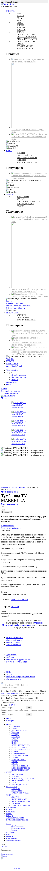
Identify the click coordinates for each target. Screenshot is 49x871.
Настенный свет (25, 155)
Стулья (20, 44)
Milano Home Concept (15, 308)
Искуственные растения (29, 201)
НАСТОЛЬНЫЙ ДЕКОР (20, 770)
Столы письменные (26, 37)
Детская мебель (25, 46)
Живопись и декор (19, 377)
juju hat (9, 301)
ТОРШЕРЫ (15, 803)
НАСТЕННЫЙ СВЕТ (19, 799)
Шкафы (20, 25)
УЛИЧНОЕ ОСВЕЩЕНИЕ (20, 805)
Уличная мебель (25, 48)
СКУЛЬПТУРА (16, 791)
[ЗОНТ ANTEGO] (29, 134)
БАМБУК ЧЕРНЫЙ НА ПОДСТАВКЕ (28, 289)
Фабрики (10, 657)
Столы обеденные (26, 34)
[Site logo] (8, 4)
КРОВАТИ (15, 741)
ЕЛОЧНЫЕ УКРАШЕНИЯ (20, 768)
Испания (15, 606)
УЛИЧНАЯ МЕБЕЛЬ (18, 760)
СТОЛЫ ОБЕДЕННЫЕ (19, 747)
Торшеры (21, 160)
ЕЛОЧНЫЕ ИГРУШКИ (19, 766)
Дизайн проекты (18, 375)
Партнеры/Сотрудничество (18, 659)
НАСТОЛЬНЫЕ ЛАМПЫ (20, 801)
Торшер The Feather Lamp (23, 176)
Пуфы (19, 18)
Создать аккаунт (7, 854)
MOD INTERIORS (9, 492)
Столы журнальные (27, 39)
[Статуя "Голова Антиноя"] (24, 331)
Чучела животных (26, 320)
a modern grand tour (14, 303)
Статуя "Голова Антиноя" (28, 332)
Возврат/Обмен (13, 642)
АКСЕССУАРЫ (17, 774)
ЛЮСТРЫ (15, 797)
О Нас (9, 672)
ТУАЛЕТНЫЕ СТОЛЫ (19, 755)
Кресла (20, 16)
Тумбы (20, 23)
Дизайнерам (11, 655)
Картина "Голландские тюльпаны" (26, 342)
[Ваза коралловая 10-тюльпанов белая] (20, 217)
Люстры (21, 153)
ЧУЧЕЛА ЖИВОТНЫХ (19, 793)
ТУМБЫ (21, 487)
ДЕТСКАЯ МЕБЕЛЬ (19, 731)
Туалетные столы (26, 41)
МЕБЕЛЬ (13, 487)
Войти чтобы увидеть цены (23, 62)
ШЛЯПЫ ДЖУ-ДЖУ (19, 785)
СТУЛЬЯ (14, 751)
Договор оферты (13, 679)
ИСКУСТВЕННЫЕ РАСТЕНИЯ (22, 778)
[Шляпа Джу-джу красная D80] (20, 294)
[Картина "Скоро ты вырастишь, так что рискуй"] (29, 349)
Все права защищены (10, 693)
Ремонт (14, 379)
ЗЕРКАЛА (15, 776)
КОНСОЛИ (15, 737)
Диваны (21, 13)
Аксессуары (23, 197)
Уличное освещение (27, 162)
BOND (12, 705)
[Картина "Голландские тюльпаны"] (29, 340)
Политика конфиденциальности (20, 677)
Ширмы (20, 32)
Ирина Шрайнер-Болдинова (18, 306)
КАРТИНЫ (15, 789)
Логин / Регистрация (13, 840)
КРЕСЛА (14, 739)
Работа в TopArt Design (16, 662)
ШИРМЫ (14, 762)
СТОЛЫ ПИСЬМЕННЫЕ (20, 749)
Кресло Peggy (17, 129)
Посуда (20, 206)
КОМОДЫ (15, 735)
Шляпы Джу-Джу (25, 204)
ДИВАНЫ (15, 733)
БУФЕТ (14, 728)
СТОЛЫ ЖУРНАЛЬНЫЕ (20, 745)
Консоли (21, 30)
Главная (5, 487)
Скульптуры (23, 318)
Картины (21, 315)
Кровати (21, 20)
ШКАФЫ (14, 764)
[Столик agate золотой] (18, 59)
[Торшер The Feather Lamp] (29, 173)
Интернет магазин (14, 637)
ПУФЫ (13, 743)
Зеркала (21, 199)
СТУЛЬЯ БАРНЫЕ (18, 753)
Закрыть (4, 846)
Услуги (9, 674)
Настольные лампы (27, 158)
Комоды (21, 27)
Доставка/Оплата (14, 640)
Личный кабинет (13, 645)
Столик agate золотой (34, 59)
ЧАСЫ (13, 782)
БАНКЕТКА (15, 726)
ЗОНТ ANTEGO (19, 136)
